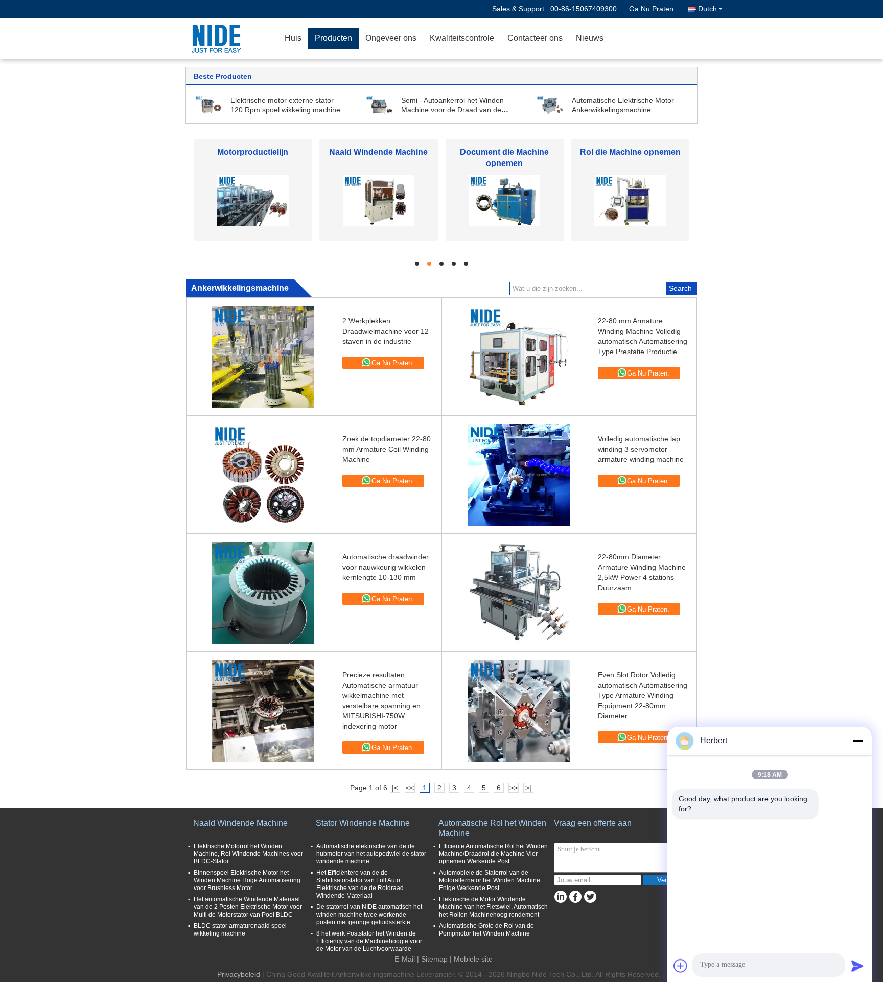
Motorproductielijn (252, 152)
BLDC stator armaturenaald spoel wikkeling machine (240, 929)
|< (395, 788)
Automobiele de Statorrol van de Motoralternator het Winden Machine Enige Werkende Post (489, 880)
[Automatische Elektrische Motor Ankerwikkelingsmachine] (550, 105)
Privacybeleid (238, 974)
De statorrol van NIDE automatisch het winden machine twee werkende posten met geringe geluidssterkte (369, 914)
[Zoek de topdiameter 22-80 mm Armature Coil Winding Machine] (263, 475)
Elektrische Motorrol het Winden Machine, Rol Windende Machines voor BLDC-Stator (248, 854)
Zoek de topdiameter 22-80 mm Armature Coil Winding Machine (386, 449)
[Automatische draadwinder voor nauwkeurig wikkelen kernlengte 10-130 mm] (263, 593)
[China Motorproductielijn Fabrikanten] (253, 200)
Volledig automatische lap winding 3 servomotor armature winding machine (641, 449)
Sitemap (434, 959)
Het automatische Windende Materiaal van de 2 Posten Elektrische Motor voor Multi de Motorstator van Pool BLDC (248, 907)
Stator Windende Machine (363, 823)
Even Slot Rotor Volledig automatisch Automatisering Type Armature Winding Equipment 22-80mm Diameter (642, 695)
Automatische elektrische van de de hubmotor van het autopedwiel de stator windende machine (371, 854)
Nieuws (589, 38)
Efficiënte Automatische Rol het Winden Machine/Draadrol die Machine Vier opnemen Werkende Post (493, 854)
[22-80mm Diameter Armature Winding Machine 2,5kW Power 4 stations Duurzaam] (518, 593)
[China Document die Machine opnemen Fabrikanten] (504, 200)
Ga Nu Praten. (652, 9)
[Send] (857, 965)
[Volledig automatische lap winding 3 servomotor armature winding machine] (518, 475)
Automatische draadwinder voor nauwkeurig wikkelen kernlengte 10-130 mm (385, 567)
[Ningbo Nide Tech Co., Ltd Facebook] (575, 897)
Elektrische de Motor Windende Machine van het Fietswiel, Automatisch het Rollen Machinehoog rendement (493, 907)
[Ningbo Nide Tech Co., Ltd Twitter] (590, 897)
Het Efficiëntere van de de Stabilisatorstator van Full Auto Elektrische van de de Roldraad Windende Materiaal (360, 884)
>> (513, 788)
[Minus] (857, 741)
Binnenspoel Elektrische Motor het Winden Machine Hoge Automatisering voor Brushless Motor (247, 880)
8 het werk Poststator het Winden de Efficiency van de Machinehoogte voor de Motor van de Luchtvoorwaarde (369, 941)
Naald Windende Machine (378, 152)
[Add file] (680, 965)
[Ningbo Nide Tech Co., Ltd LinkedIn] (560, 897)
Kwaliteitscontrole (462, 38)
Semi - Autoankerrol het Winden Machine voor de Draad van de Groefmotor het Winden (452, 110)
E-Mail (404, 959)
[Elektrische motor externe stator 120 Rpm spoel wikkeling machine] (209, 105)
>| (528, 788)
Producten (333, 38)
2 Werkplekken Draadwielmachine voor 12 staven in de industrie (385, 331)
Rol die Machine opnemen (630, 152)
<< (410, 788)
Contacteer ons (535, 38)
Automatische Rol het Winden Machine (492, 828)
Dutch (707, 9)
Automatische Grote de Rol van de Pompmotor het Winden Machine (486, 929)
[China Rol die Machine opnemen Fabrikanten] (630, 200)
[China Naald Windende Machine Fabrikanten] (378, 200)
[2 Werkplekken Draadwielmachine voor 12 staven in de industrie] (263, 357)
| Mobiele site (471, 959)
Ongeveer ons (390, 38)
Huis (293, 38)
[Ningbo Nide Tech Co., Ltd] (219, 38)
